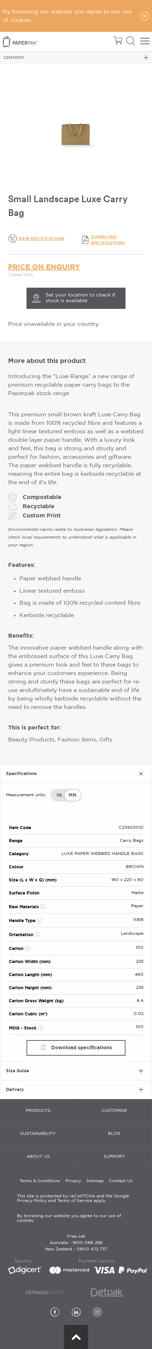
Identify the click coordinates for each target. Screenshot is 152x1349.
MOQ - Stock (23, 1028)
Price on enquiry (44, 267)
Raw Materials (24, 906)
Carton (17, 948)
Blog (114, 1134)
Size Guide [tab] (17, 1070)
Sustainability (38, 1134)
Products (38, 1111)
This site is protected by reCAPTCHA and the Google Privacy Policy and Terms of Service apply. (73, 1198)
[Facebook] (55, 1313)
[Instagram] (97, 1313)
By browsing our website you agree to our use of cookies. (69, 1218)
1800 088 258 (87, 1243)
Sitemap (95, 1181)
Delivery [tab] (15, 1089)
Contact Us (121, 1181)
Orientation (22, 934)
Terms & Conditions (39, 1181)
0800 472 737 (92, 1249)
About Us (38, 1157)
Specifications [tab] (21, 773)
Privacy (73, 1181)
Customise (114, 1111)
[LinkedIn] (76, 1313)
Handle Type (23, 920)
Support (114, 1157)
